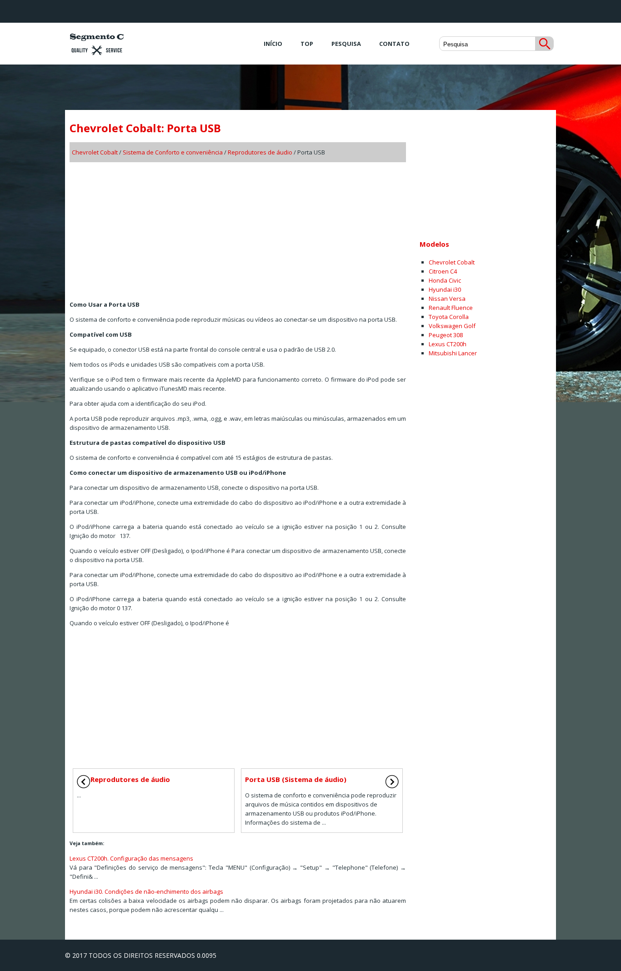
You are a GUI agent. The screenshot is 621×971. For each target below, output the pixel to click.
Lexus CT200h (447, 344)
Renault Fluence (451, 308)
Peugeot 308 (446, 335)
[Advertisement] (238, 228)
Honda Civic (445, 280)
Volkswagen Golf (452, 326)
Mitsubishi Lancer (453, 353)
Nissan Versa (447, 298)
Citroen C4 (443, 271)
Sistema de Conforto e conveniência (173, 152)
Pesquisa (346, 44)
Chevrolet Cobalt (95, 152)
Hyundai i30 (445, 289)
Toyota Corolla (449, 317)
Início (273, 44)
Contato (394, 44)
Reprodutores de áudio (260, 152)
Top (306, 44)
